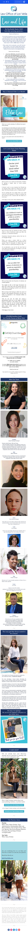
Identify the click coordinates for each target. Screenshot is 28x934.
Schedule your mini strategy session (14, 805)
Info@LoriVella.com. (7, 858)
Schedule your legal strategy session (14, 811)
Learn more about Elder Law (14, 141)
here (6, 199)
